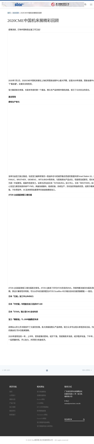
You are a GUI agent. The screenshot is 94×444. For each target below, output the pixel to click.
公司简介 (12, 395)
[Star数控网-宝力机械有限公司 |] (43, 4)
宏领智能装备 (41, 411)
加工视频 (12, 407)
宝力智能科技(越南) (43, 422)
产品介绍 (12, 403)
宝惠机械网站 (41, 395)
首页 (9, 13)
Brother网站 (41, 399)
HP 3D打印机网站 (42, 407)
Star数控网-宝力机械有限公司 (42, 440)
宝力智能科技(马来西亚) (45, 426)
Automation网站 (42, 415)
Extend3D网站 (41, 418)
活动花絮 (15, 13)
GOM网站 (40, 403)
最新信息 (12, 399)
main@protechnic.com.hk (72, 403)
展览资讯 (12, 411)
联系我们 (12, 415)
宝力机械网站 (41, 392)
